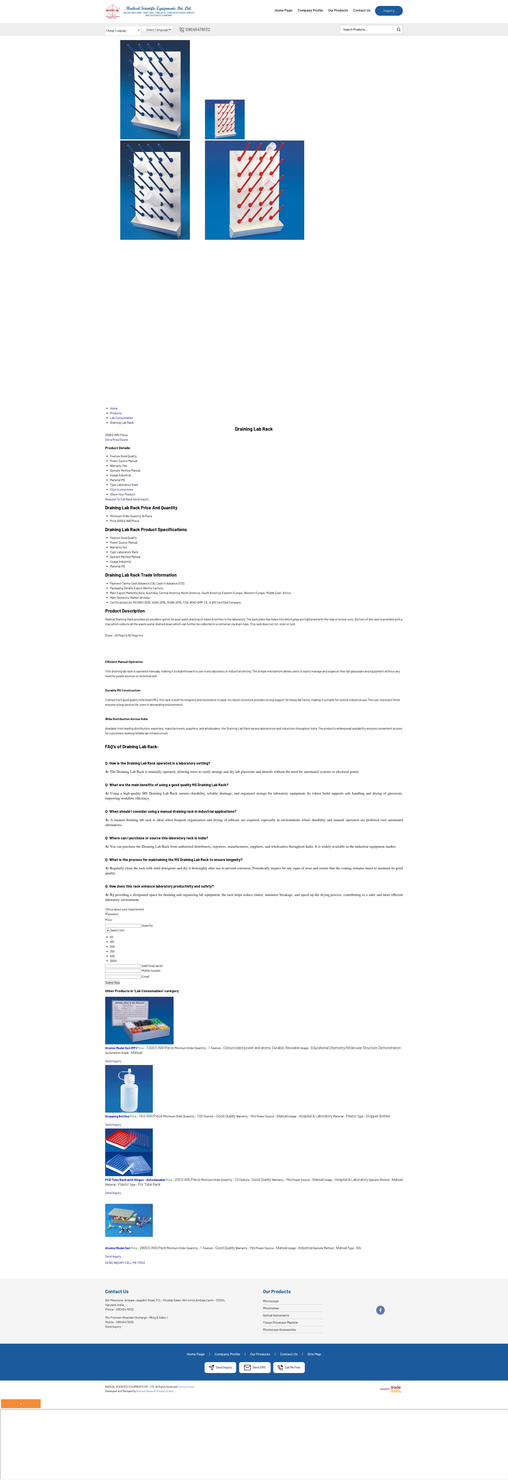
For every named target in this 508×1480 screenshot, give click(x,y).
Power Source (119, 542)
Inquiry (389, 11)
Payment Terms (120, 583)
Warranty (116, 547)
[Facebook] (380, 1314)
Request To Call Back (118, 499)
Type (113, 552)
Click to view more (121, 489)
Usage (114, 561)
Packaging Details (121, 588)
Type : (373, 1116)
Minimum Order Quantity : (192, 1048)
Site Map (314, 1354)
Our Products (338, 10)
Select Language (157, 30)
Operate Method (120, 556)
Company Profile (310, 10)
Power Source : (272, 1116)
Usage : (350, 1048)
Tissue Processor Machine (280, 1322)
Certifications (119, 602)
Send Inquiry (141, 499)
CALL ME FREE (135, 1262)
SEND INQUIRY (114, 1262)
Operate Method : (386, 1179)
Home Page (283, 10)
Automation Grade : (123, 1052)
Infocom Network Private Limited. (155, 1391)
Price (113, 521)
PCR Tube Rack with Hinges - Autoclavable (135, 1179)
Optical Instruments (276, 1315)
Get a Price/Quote (116, 439)
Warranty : (246, 1116)
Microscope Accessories (279, 1329)
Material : (345, 1116)
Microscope (271, 1301)
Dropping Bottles (117, 1116)
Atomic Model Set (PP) (121, 1048)
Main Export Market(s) (124, 593)
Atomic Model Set (117, 1248)
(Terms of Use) (186, 1386)
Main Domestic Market (124, 597)
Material (115, 566)
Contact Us (361, 10)
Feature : (255, 1048)
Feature (115, 537)
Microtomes (271, 1308)
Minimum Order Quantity (125, 516)
